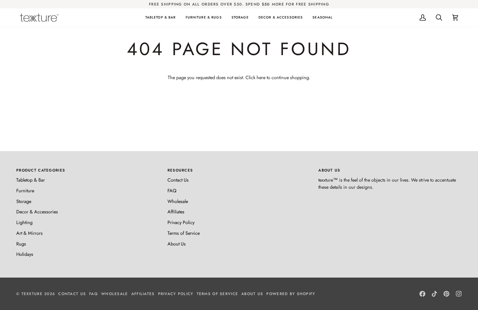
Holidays (24, 254)
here (261, 77)
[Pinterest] (446, 294)
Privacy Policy (180, 222)
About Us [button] (329, 170)
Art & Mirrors (29, 233)
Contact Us (178, 179)
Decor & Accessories (37, 211)
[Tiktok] (434, 294)
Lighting (24, 222)
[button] (160, 17)
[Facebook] (422, 294)
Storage (23, 201)
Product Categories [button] (40, 170)
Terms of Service (183, 233)
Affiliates (175, 211)
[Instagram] (459, 294)
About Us (176, 243)
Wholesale (177, 201)
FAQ (171, 190)
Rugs (21, 243)
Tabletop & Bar (30, 179)
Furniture (25, 190)
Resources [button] (180, 170)
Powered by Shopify (290, 293)
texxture (32, 293)
